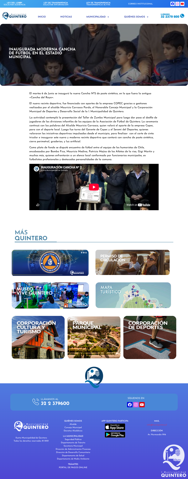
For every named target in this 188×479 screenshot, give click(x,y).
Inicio (42, 17)
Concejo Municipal (73, 427)
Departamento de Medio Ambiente (73, 459)
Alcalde (73, 424)
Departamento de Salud (73, 456)
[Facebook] (173, 4)
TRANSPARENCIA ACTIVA (98, 4)
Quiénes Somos (134, 17)
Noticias (66, 17)
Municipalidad (96, 17)
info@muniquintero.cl (157, 425)
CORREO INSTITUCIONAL (140, 4)
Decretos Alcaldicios (73, 431)
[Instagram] (177, 4)
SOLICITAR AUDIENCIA (14, 4)
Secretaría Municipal (73, 446)
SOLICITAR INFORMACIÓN (55, 4)
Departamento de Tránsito (73, 443)
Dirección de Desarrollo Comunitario (73, 452)
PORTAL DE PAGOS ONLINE (73, 467)
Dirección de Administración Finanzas (73, 449)
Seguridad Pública (73, 439)
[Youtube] (182, 4)
